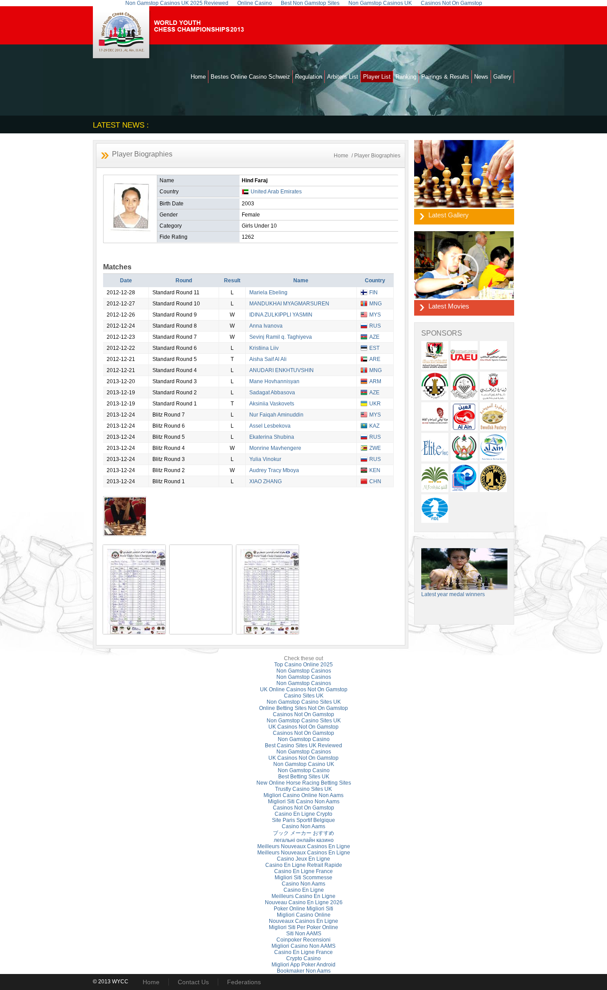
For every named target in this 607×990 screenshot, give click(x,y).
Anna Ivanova (266, 326)
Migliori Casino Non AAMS (303, 946)
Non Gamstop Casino (304, 739)
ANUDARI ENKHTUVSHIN (281, 370)
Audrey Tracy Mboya (274, 470)
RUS (375, 326)
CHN (375, 481)
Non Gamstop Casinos (303, 671)
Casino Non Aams (303, 826)
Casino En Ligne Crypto (303, 814)
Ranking (405, 76)
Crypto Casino (303, 958)
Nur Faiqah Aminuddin (276, 415)
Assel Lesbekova (270, 426)
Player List (377, 76)
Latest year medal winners (453, 594)
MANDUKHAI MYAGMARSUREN (289, 304)
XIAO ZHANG (265, 481)
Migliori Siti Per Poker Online (303, 927)
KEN (374, 470)
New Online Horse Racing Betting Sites (303, 783)
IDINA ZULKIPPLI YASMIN (280, 315)
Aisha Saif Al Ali (268, 359)
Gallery (502, 76)
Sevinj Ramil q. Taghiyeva (280, 337)
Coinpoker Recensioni (303, 940)
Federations (244, 982)
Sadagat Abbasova (272, 392)
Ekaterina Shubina (271, 437)
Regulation (308, 76)
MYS (375, 315)
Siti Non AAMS (303, 933)
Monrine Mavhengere (275, 448)
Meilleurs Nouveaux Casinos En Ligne (303, 846)
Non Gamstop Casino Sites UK (304, 702)
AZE (374, 337)
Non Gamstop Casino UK (303, 764)
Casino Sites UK (303, 696)
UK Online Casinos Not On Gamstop (303, 689)
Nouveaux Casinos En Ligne (303, 921)
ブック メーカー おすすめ (303, 833)
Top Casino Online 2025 (303, 664)
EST (374, 348)
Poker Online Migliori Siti (303, 909)
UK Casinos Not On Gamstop (303, 727)
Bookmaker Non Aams (304, 971)
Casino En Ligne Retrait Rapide (303, 865)
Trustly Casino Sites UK (303, 789)
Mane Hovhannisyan (274, 381)
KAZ (374, 426)
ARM (375, 381)
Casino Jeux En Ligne (303, 859)
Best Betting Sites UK (303, 777)
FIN (373, 292)
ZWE (375, 448)
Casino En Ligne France (303, 871)
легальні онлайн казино (304, 840)
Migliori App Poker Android (303, 965)
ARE (374, 359)
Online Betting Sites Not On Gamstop (303, 708)
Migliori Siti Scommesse (303, 877)
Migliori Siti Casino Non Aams (303, 801)
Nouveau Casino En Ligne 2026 (304, 902)
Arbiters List (342, 76)
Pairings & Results (445, 76)
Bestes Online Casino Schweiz (250, 76)
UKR (375, 404)
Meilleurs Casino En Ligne (303, 896)
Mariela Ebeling (268, 292)
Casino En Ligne (304, 890)
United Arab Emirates (276, 191)
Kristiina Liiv (264, 348)
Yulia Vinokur (265, 459)
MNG (375, 304)
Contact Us (193, 982)
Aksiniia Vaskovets (271, 404)
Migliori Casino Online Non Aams (303, 795)
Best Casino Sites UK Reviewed (303, 745)
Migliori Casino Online (304, 915)
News (481, 76)
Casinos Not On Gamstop (303, 714)
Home (198, 76)
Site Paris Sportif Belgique (303, 820)
